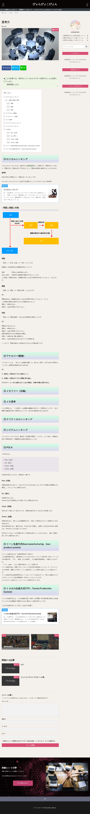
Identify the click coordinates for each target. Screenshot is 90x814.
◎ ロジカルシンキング (11, 97)
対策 (10, 110)
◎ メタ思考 (8, 119)
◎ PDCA (7, 129)
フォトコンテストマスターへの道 (32, 677)
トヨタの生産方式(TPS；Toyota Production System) (22, 614)
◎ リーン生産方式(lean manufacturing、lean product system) (22, 145)
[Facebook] (6, 67)
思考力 (16, 12)
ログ (22, 664)
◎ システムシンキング (11, 126)
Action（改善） (13, 142)
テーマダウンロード (22, 783)
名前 (4, 719)
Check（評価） (13, 139)
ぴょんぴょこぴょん (45, 4)
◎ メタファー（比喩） (11, 116)
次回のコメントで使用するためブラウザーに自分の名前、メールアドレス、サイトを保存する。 (29, 741)
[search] (86, 46)
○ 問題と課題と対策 (12, 100)
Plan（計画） (12, 132)
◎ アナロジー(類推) (10, 113)
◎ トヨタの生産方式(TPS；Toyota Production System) (20, 149)
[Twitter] (16, 67)
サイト (3, 733)
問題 (10, 103)
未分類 (10, 12)
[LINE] (23, 67)
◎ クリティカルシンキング (12, 123)
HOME (5, 12)
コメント (5, 701)
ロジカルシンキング (11, 190)
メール (4, 726)
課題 (10, 106)
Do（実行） (12, 136)
